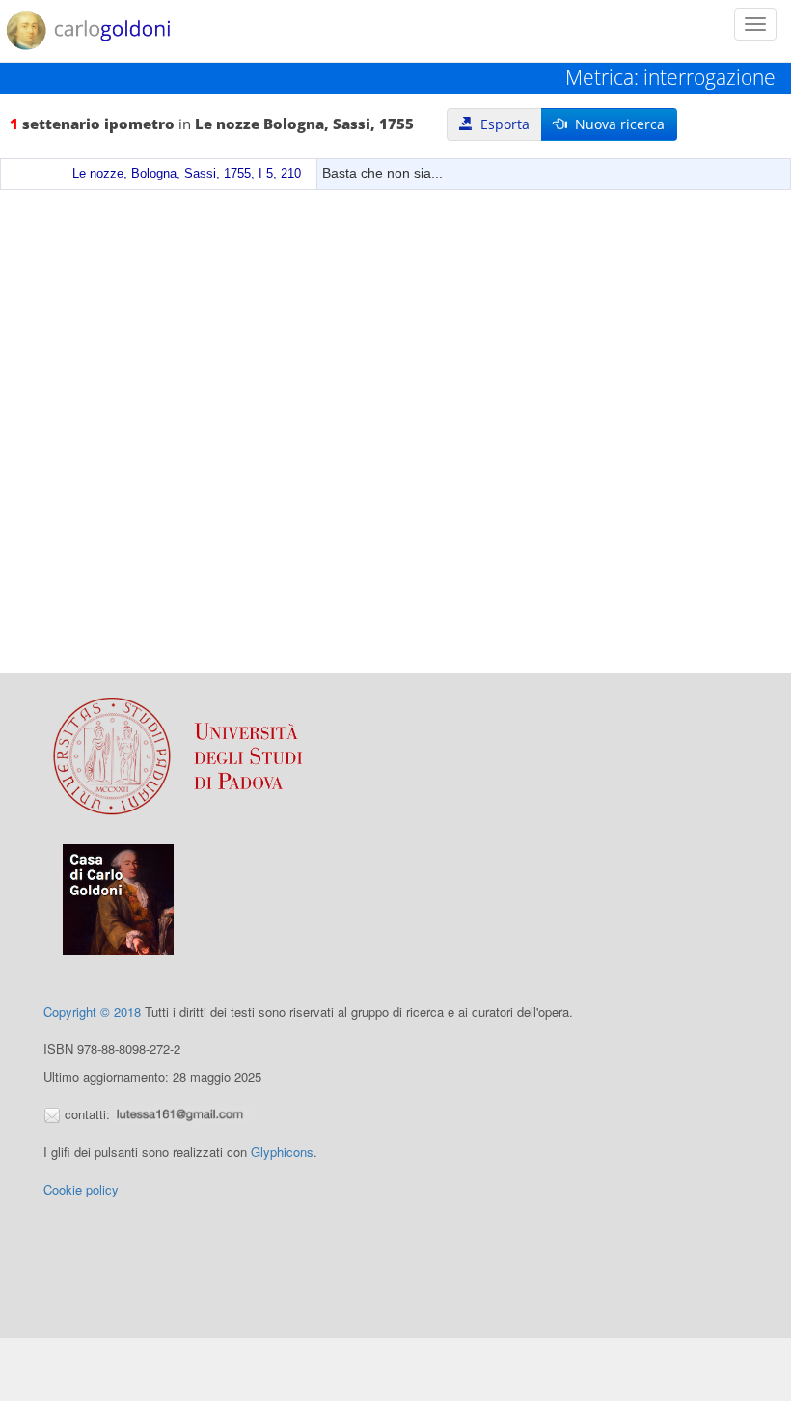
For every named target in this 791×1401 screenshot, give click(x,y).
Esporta (501, 124)
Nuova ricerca (616, 124)
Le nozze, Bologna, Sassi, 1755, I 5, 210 (186, 173)
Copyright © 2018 (92, 1012)
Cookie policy (81, 1189)
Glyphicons (282, 1151)
